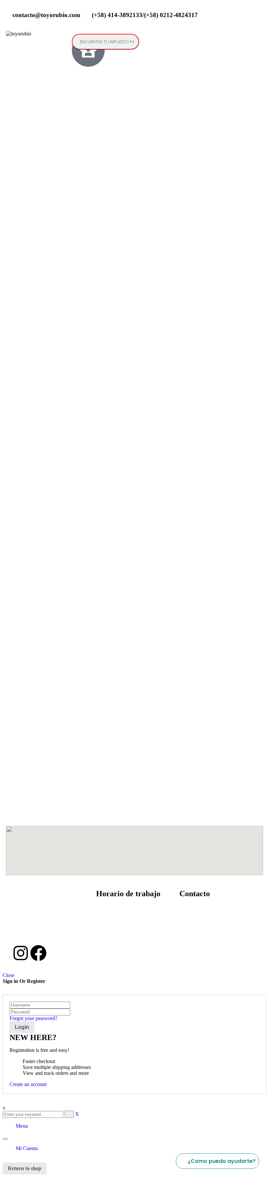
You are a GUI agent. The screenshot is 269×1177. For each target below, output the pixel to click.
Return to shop (24, 1168)
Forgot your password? (33, 1018)
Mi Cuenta (27, 1148)
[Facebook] (38, 953)
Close (8, 975)
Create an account (28, 1084)
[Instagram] (20, 953)
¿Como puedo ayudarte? (222, 1161)
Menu (22, 1126)
